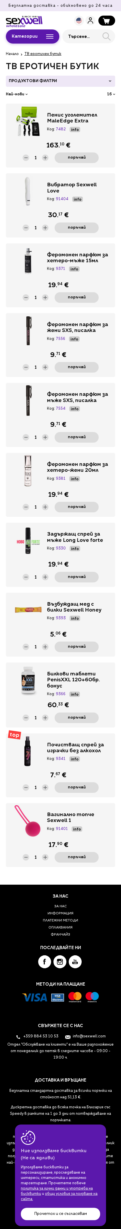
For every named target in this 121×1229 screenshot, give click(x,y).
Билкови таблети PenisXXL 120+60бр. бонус (73, 680)
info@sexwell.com (89, 1036)
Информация (60, 913)
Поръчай (77, 158)
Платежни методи (60, 920)
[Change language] (79, 21)
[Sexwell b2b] (24, 20)
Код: (51, 129)
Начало (12, 54)
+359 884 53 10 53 (40, 1036)
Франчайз (60, 934)
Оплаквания (60, 927)
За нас (60, 906)
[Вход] (90, 20)
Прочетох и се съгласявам (60, 1214)
